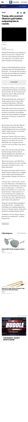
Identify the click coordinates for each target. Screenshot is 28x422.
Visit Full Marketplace (21, 233)
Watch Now (23, 2)
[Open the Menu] (2, 2)
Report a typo (5, 223)
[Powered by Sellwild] (24, 315)
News (4, 12)
